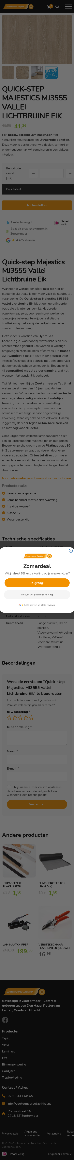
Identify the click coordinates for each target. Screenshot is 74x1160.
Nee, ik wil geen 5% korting (37, 594)
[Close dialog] (71, 551)
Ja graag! (37, 583)
